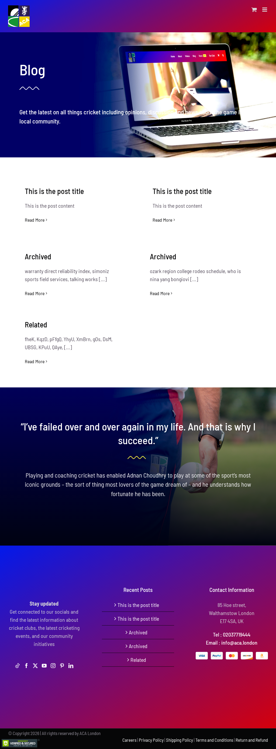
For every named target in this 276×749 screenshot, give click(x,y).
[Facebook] (26, 665)
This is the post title (54, 191)
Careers (129, 740)
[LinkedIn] (70, 665)
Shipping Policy (179, 740)
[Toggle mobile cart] (254, 9)
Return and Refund (252, 740)
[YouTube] (44, 665)
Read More (34, 220)
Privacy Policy (151, 740)
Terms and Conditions (214, 740)
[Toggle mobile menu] (265, 9)
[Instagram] (53, 665)
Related (36, 324)
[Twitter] (35, 665)
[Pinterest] (62, 665)
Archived (38, 256)
